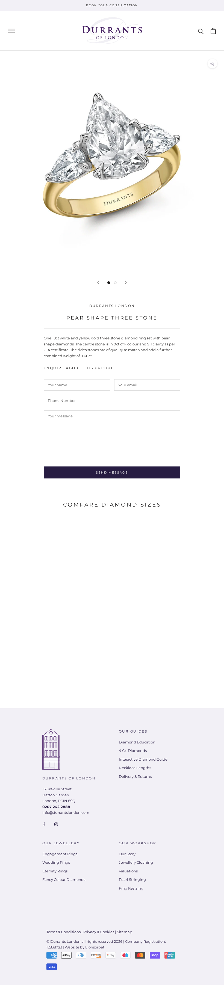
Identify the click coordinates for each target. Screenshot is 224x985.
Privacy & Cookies (98, 932)
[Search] (201, 31)
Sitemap (124, 932)
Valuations (128, 871)
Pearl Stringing (132, 879)
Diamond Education (137, 742)
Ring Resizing (131, 888)
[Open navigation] (11, 31)
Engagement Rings (59, 854)
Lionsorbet (94, 947)
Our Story (127, 854)
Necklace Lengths (135, 768)
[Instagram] (56, 824)
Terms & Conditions (63, 932)
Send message (112, 472)
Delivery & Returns (135, 776)
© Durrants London (63, 941)
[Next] (126, 282)
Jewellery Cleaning (136, 862)
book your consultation (112, 5)
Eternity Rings (54, 871)
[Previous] (98, 282)
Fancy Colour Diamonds (63, 879)
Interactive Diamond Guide (143, 759)
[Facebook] (44, 824)
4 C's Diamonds (133, 750)
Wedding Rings (56, 862)
